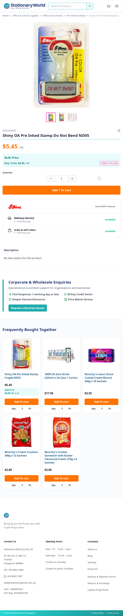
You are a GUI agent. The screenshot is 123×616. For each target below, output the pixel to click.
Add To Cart (21, 402)
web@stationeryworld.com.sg (20, 582)
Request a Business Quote (27, 308)
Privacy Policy (98, 613)
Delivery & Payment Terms (102, 576)
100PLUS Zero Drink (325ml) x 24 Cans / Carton (61, 375)
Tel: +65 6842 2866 (14, 569)
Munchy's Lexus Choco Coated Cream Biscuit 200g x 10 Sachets (99, 377)
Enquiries (93, 568)
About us (92, 549)
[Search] (89, 6)
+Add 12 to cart (109, 163)
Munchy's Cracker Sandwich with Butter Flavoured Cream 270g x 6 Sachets (61, 457)
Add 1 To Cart (61, 190)
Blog (90, 555)
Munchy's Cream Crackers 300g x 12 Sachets (21, 453)
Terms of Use (113, 613)
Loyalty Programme (98, 589)
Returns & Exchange (98, 583)
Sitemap (92, 562)
